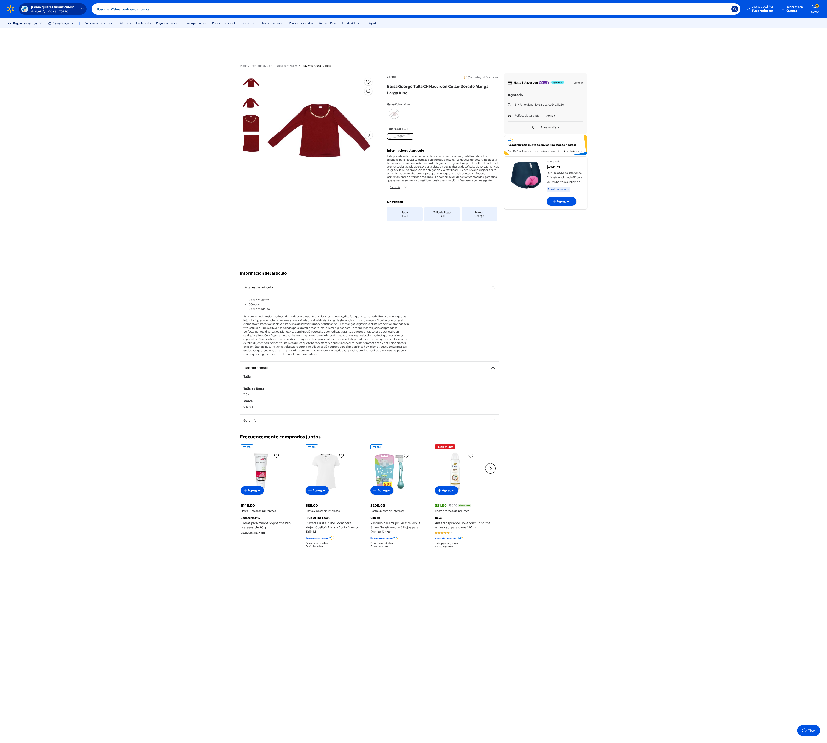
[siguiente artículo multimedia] (369, 135)
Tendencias (249, 23)
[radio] (394, 116)
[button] (760, 9)
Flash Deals (143, 23)
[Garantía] (493, 420)
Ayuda (373, 23)
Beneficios (61, 23)
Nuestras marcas (272, 23)
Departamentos (25, 23)
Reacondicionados (301, 23)
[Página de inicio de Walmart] (10, 9)
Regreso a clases (166, 23)
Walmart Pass (327, 23)
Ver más (395, 187)
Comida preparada (195, 23)
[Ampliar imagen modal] (368, 91)
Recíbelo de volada (224, 23)
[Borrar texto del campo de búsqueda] (725, 9)
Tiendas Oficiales (352, 23)
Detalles (549, 116)
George (391, 76)
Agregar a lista (550, 127)
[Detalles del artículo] (493, 287)
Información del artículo (263, 273)
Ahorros (125, 23)
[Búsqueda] (734, 9)
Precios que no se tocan (99, 23)
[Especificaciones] (493, 367)
